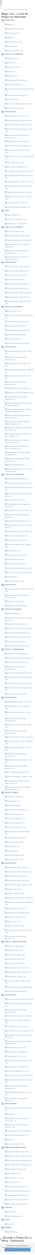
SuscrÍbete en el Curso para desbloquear (17, 1250)
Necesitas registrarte (26, 1247)
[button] (1, 2)
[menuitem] (1, 4)
